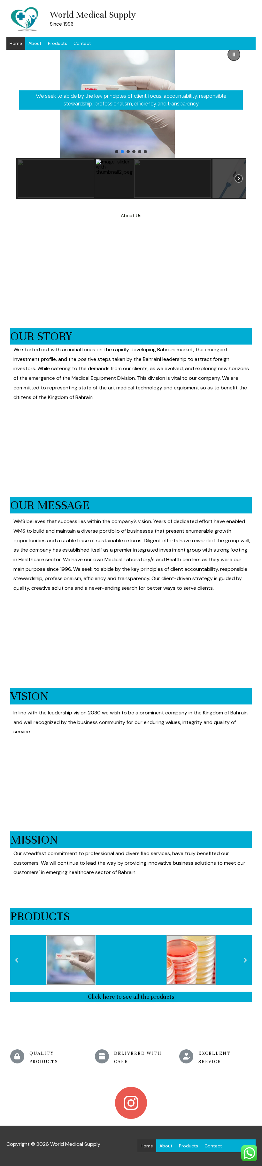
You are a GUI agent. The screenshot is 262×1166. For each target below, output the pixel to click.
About (35, 43)
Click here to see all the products (131, 996)
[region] (131, 120)
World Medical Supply (93, 14)
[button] (233, 54)
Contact (82, 43)
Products (57, 43)
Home (16, 43)
